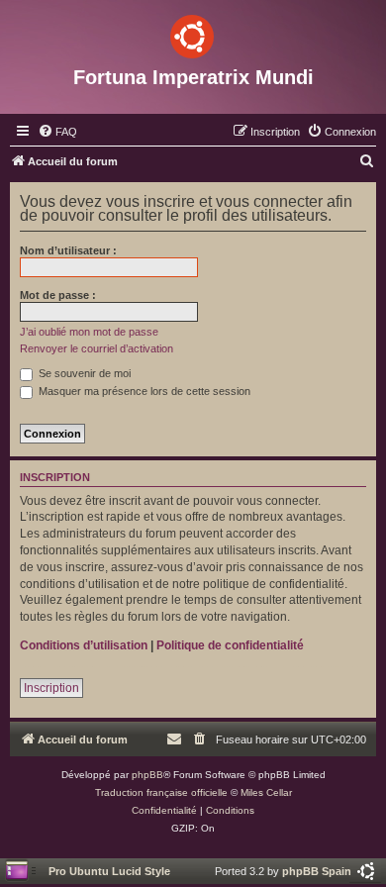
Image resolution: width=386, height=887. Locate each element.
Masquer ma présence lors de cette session (143, 391)
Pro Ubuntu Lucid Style (109, 871)
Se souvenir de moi (83, 373)
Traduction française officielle (161, 792)
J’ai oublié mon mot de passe (89, 332)
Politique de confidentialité (230, 645)
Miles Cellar (266, 792)
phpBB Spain (316, 871)
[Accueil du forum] (193, 32)
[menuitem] (57, 132)
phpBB (147, 774)
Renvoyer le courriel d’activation (96, 348)
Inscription (51, 688)
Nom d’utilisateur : (68, 250)
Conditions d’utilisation (83, 645)
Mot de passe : (58, 295)
